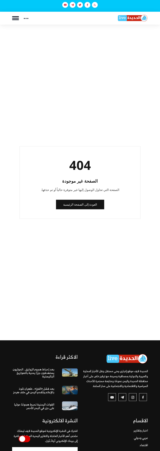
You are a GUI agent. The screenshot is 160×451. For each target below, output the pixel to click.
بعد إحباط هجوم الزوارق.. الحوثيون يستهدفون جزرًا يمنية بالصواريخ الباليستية (33, 373)
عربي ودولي (141, 437)
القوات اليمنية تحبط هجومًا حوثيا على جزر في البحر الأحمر (34, 406)
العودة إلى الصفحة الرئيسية (80, 204)
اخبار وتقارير (140, 430)
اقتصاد (144, 445)
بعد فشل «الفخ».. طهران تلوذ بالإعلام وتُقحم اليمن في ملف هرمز (33, 390)
